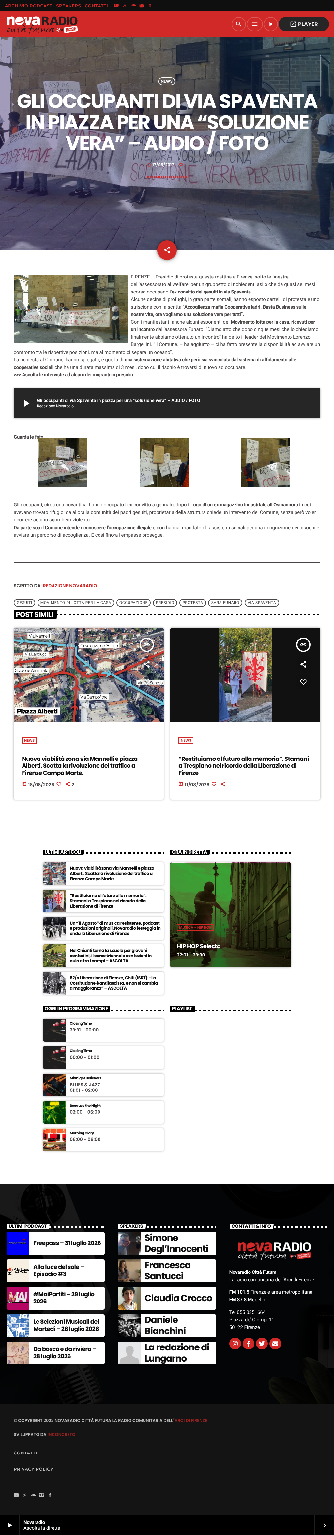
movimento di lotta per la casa (75, 602)
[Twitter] (262, 1343)
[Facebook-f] (248, 1343)
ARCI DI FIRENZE (191, 1420)
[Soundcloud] (133, 6)
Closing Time (81, 1023)
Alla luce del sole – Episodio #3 (58, 1270)
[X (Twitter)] (124, 6)
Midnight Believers (85, 1078)
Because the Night (85, 1106)
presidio (165, 602)
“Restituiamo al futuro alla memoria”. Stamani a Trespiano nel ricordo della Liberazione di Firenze (243, 766)
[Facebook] (150, 6)
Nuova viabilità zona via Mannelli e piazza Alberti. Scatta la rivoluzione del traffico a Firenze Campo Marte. (79, 766)
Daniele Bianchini (165, 1325)
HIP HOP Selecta (198, 946)
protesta (192, 602)
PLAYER (304, 24)
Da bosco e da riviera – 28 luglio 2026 (64, 1353)
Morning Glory (82, 1133)
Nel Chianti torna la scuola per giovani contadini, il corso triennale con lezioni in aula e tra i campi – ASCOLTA (111, 955)
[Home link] (42, 24)
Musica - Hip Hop (195, 927)
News (167, 81)
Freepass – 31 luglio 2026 (67, 1243)
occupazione (133, 602)
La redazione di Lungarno (176, 1353)
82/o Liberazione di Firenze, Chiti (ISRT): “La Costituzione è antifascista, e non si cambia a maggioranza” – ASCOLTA (114, 983)
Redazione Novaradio (70, 585)
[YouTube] (116, 6)
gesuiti (24, 602)
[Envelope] (275, 1343)
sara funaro (225, 602)
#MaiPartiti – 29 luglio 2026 (63, 1298)
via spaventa (262, 602)
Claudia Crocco (178, 1298)
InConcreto (61, 1434)
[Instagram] (141, 6)
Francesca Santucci (167, 1271)
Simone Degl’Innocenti (176, 1243)
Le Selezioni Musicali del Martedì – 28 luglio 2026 (66, 1325)
